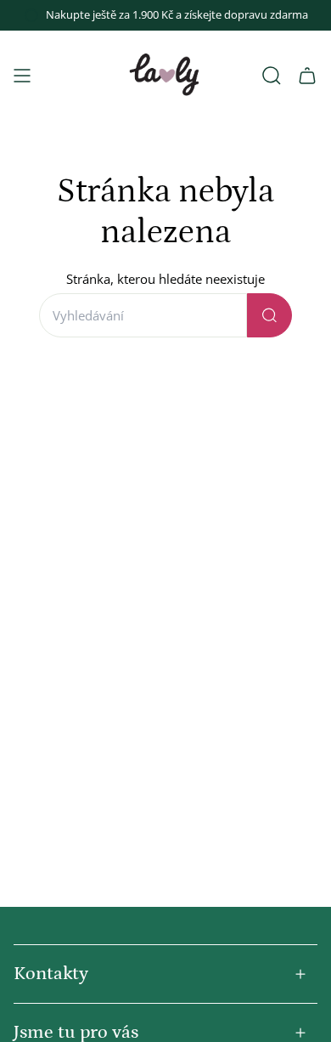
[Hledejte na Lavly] (269, 315)
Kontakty (51, 973)
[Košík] (307, 75)
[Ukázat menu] (22, 75)
